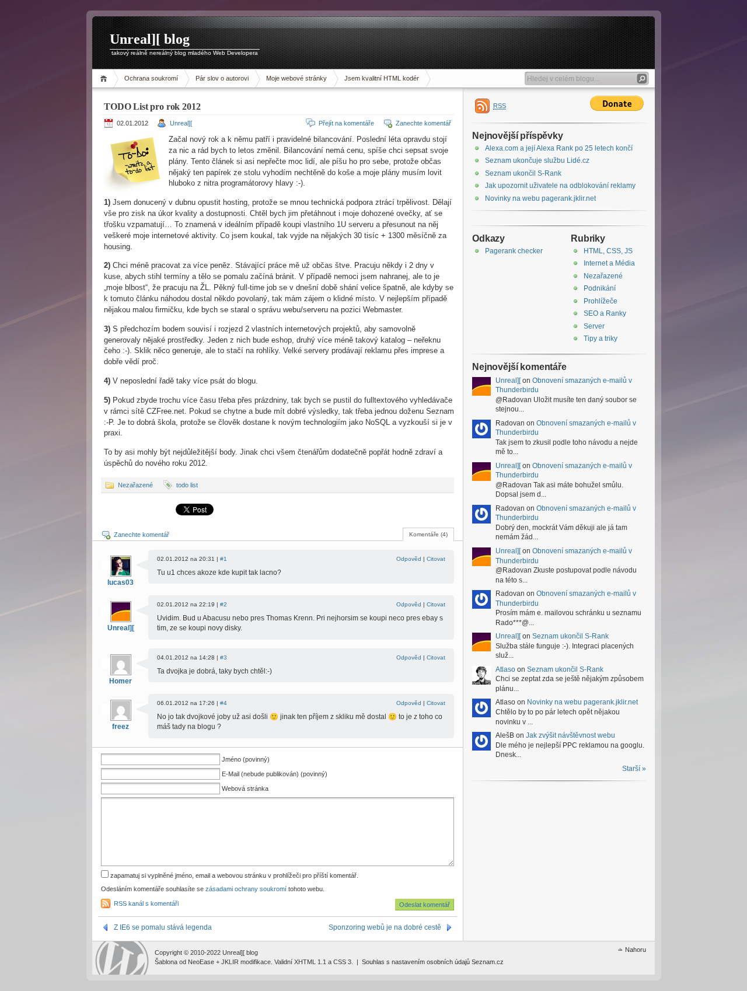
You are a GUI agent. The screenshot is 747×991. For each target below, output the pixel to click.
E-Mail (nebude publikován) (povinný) (274, 773)
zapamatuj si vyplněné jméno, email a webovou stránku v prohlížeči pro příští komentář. (233, 875)
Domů (105, 78)
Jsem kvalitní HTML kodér (381, 78)
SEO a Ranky (605, 313)
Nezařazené (135, 484)
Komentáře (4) (428, 534)
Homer (120, 681)
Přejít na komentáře (346, 123)
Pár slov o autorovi (222, 78)
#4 (223, 703)
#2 (223, 604)
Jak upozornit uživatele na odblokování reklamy (560, 186)
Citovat (436, 559)
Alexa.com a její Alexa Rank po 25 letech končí (559, 148)
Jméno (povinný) (246, 759)
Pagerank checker (514, 251)
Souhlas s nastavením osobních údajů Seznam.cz (433, 961)
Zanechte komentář (423, 123)
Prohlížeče (600, 301)
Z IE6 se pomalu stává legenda (163, 927)
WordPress (122, 958)
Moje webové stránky (296, 78)
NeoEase (201, 961)
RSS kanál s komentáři (146, 903)
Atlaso (505, 669)
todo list (187, 484)
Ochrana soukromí (151, 78)
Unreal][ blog (150, 39)
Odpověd (408, 559)
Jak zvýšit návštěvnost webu (570, 735)
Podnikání (600, 288)
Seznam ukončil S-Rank (523, 173)
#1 (223, 559)
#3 (223, 657)
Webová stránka (245, 788)
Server (594, 326)
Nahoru (635, 949)
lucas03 (120, 582)
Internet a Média (609, 263)
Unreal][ (181, 123)
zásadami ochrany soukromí (246, 888)
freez (120, 727)
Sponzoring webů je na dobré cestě (385, 927)
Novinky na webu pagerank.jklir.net (540, 198)
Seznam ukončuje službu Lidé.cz (537, 160)
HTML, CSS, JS (608, 251)
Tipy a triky (600, 338)
